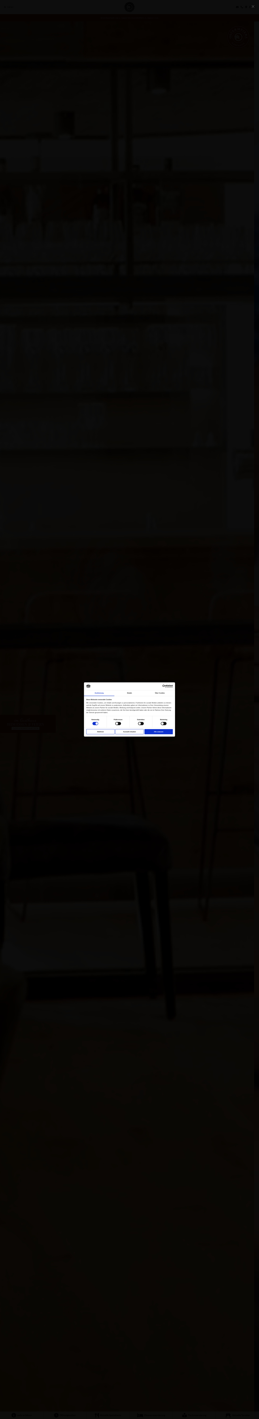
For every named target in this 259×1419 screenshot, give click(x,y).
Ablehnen (100, 731)
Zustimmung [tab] (99, 693)
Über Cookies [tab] (160, 693)
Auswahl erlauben (129, 731)
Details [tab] (129, 693)
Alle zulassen (158, 731)
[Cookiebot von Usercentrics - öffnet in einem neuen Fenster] (164, 686)
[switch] (118, 723)
